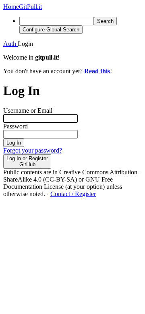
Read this (97, 71)
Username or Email (27, 110)
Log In (13, 143)
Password (15, 126)
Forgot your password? (32, 150)
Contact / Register (73, 193)
